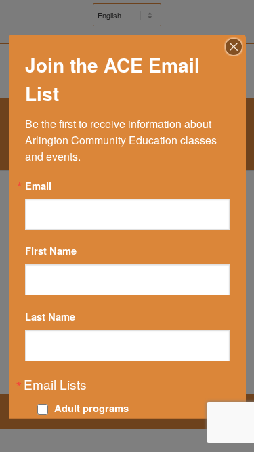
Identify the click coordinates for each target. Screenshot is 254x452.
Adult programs (91, 407)
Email (38, 185)
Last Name (50, 316)
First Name (51, 251)
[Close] (234, 46)
